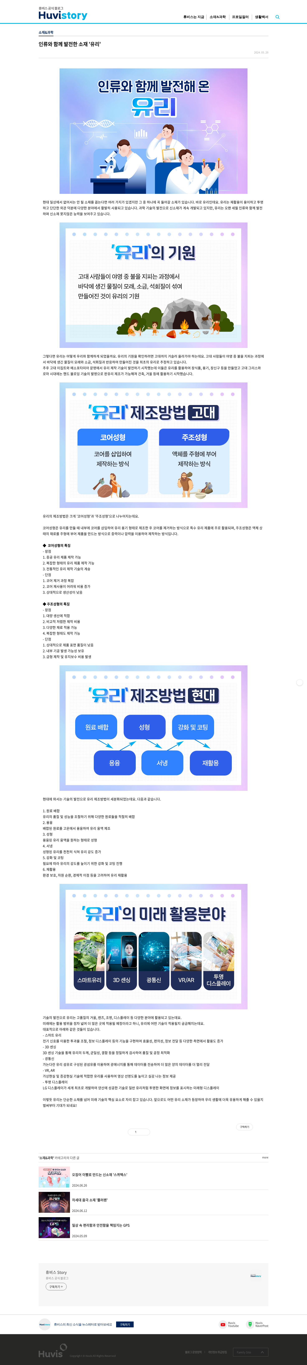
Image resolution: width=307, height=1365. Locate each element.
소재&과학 (218, 17)
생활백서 (261, 17)
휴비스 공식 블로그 (57, 1278)
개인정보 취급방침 (217, 1352)
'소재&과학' (46, 1157)
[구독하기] (300, 682)
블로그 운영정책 (193, 1352)
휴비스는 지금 (193, 17)
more (265, 1157)
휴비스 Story (56, 1272)
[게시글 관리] (145, 1132)
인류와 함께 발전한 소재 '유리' (70, 44)
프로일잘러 (240, 17)
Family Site (244, 1352)
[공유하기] (140, 1132)
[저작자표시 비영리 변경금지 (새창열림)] (258, 1132)
